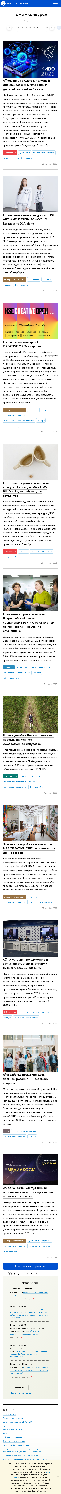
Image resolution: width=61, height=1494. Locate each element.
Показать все (19, 1387)
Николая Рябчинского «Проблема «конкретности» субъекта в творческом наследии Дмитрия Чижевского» (29, 1313)
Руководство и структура (13, 1418)
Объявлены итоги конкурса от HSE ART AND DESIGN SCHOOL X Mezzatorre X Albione (28, 219)
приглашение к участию (43, 152)
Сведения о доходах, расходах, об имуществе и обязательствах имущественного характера (23, 1450)
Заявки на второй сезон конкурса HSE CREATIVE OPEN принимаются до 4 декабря (29, 848)
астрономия (34, 1246)
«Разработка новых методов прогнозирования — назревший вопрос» (26, 1078)
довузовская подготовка (15, 781)
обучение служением (13, 678)
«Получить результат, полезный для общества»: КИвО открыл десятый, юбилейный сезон (26, 84)
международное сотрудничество (19, 420)
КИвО (19, 158)
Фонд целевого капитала (14, 1441)
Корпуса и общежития (12, 1429)
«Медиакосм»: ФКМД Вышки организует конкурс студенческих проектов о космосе (28, 1192)
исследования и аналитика (24, 1131)
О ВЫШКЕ (8, 1410)
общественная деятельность (17, 672)
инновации (9, 158)
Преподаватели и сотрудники (15, 1426)
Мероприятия (30, 1283)
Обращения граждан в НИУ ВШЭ (17, 1437)
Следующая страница (30, 1266)
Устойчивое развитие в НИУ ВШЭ (17, 1422)
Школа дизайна (21, 284)
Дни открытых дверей (21, 1393)
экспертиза (22, 667)
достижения (33, 279)
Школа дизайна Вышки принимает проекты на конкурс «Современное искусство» (28, 739)
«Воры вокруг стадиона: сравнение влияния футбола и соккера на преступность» (29, 1354)
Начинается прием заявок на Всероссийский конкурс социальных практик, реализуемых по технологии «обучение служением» (28, 622)
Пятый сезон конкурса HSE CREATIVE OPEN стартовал (23, 344)
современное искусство (15, 787)
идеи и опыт (24, 152)
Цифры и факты (9, 1414)
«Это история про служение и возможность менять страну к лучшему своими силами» (25, 963)
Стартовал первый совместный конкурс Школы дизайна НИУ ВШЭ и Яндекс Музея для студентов (26, 489)
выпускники (33, 409)
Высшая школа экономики (18, 3)
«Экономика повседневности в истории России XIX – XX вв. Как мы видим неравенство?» (29, 1370)
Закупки (6, 1433)
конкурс (28, 158)
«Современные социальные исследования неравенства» (29, 1293)
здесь (48, 1472)
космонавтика (10, 1251)
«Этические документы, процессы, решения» (25, 1332)
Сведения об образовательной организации (22, 1455)
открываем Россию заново (26, 1017)
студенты (46, 279)
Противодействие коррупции (16, 1445)
